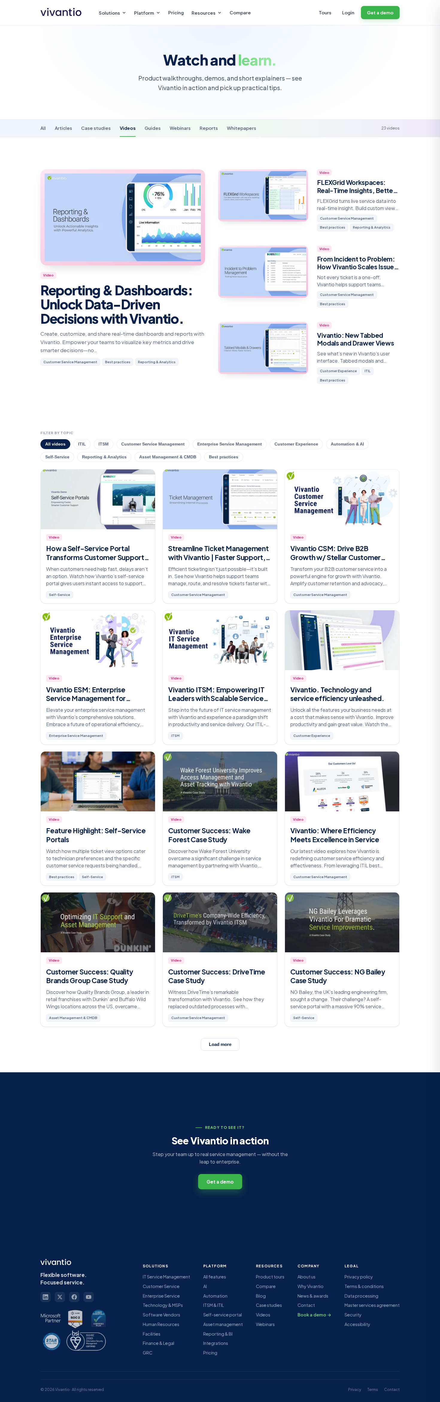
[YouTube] (89, 1297)
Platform (144, 13)
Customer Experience (296, 444)
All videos (55, 444)
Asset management (223, 1324)
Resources (204, 13)
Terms (372, 1389)
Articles (63, 128)
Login (348, 12)
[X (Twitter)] (60, 1297)
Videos (128, 128)
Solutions (109, 13)
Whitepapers (241, 128)
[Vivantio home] (62, 13)
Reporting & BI (218, 1333)
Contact (306, 1305)
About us (306, 1276)
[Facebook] (74, 1297)
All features (214, 1276)
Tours (325, 12)
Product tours (270, 1276)
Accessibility (357, 1324)
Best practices (223, 457)
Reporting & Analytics (104, 457)
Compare (240, 12)
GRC (147, 1352)
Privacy (354, 1389)
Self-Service (57, 457)
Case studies (96, 128)
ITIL (82, 444)
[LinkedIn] (45, 1297)
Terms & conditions (364, 1286)
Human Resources (161, 1324)
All (43, 128)
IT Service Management (166, 1276)
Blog (261, 1295)
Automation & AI (347, 444)
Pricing (176, 12)
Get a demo (380, 12)
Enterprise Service (161, 1295)
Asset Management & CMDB (167, 457)
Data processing (361, 1295)
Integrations (215, 1343)
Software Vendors (161, 1314)
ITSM (103, 444)
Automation (215, 1295)
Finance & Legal (158, 1343)
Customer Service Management (153, 444)
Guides (153, 128)
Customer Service (161, 1286)
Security (353, 1314)
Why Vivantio (311, 1286)
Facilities (151, 1333)
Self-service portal (222, 1314)
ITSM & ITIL (213, 1305)
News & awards (313, 1295)
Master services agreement (372, 1305)
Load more (220, 1044)
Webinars (180, 128)
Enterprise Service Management (229, 444)
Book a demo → (314, 1314)
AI (205, 1286)
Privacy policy (359, 1276)
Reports (209, 128)
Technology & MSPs (163, 1305)
